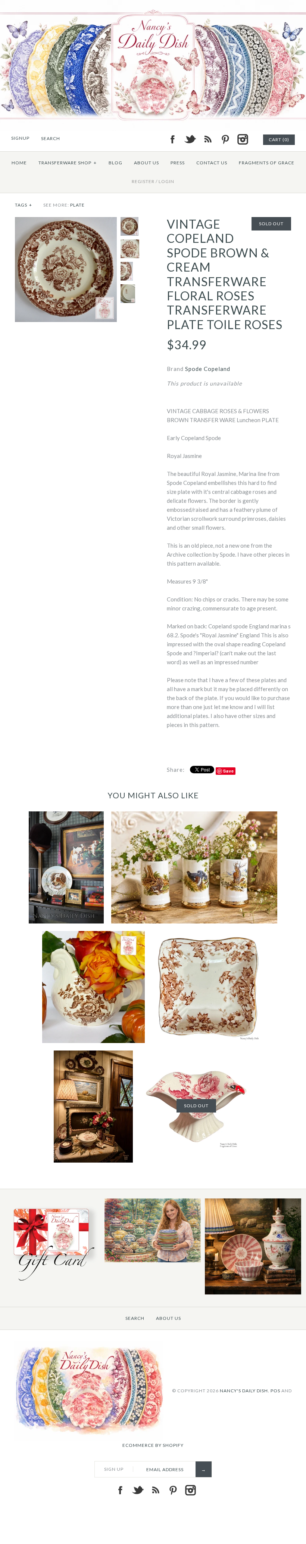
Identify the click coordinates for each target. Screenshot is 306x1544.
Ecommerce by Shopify (153, 1445)
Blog (115, 162)
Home (19, 162)
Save (228, 771)
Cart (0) (279, 139)
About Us (146, 162)
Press (178, 162)
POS (275, 1390)
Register (143, 181)
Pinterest (225, 139)
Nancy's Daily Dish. (244, 1390)
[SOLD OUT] (196, 1055)
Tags (23, 205)
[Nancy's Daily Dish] (153, 4)
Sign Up (114, 1469)
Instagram (242, 139)
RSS (207, 139)
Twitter (190, 139)
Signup (20, 138)
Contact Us (211, 162)
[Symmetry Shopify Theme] (52, 1282)
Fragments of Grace (266, 162)
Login (166, 181)
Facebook (172, 139)
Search (134, 1318)
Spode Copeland (207, 368)
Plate (77, 205)
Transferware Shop (67, 162)
